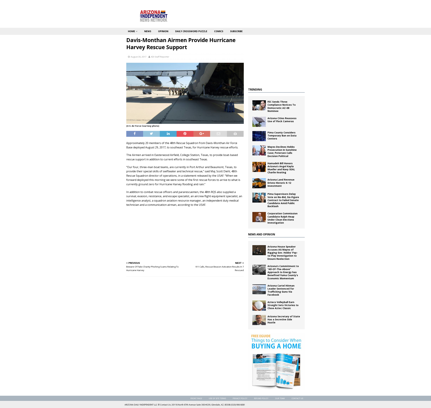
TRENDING (255, 89)
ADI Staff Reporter (160, 56)
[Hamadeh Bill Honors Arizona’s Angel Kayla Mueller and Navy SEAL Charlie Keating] (259, 167)
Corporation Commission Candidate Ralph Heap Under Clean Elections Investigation (282, 218)
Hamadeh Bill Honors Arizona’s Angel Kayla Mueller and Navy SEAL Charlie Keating (281, 168)
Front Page (196, 398)
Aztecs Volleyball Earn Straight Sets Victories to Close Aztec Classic (283, 305)
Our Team (280, 398)
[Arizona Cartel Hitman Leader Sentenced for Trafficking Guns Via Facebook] (259, 289)
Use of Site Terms (217, 398)
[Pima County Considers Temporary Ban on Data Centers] (259, 136)
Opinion (163, 31)
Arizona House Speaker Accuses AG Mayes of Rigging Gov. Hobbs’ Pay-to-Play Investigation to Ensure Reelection (283, 252)
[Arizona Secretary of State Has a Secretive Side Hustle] (259, 320)
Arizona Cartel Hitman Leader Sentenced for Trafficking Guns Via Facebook (281, 290)
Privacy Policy (240, 398)
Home (131, 31)
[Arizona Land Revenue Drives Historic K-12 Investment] (259, 183)
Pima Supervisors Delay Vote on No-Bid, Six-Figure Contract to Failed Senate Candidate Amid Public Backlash (283, 200)
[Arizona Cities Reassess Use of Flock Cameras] (259, 122)
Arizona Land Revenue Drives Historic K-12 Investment (281, 182)
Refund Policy (261, 398)
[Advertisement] (185, 234)
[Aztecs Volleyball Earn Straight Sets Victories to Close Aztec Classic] (259, 306)
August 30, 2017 (138, 56)
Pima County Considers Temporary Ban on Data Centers (282, 135)
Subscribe (236, 31)
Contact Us (297, 398)
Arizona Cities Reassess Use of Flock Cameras (282, 120)
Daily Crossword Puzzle (191, 31)
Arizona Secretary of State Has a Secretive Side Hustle (284, 319)
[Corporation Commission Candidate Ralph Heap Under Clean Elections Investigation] (259, 217)
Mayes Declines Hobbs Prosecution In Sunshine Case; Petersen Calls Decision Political (282, 151)
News (147, 31)
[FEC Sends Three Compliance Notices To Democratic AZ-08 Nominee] (259, 105)
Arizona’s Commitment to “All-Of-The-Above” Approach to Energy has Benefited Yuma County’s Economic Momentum (283, 272)
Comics (218, 31)
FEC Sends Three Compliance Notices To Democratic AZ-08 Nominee (282, 106)
